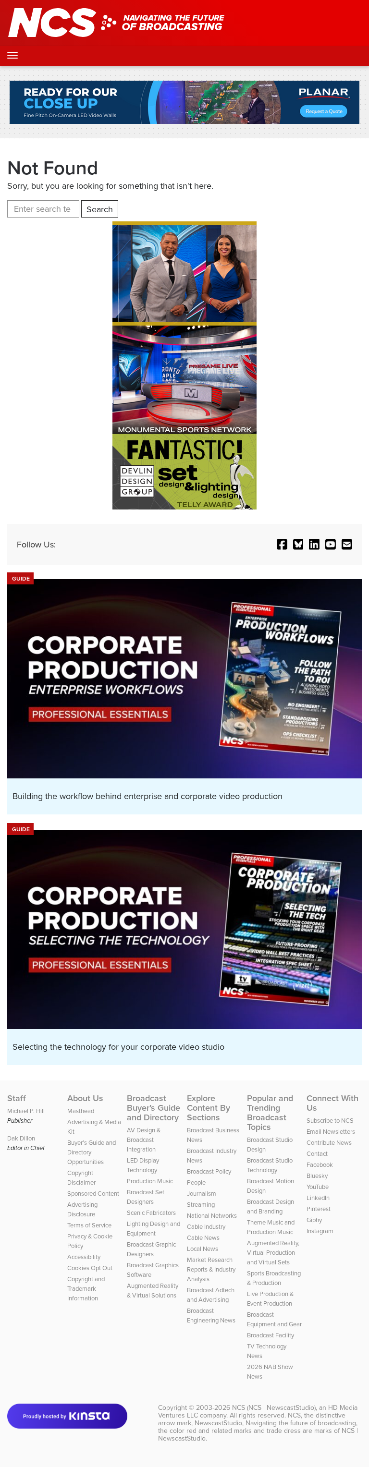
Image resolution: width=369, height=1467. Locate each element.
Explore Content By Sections (208, 1107)
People (196, 1182)
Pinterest (319, 1208)
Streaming (201, 1204)
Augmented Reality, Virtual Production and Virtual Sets (273, 1252)
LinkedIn (318, 1197)
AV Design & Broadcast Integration (143, 1139)
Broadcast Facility (270, 1335)
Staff (16, 1098)
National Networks (212, 1215)
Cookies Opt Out (89, 1267)
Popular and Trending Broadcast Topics (270, 1112)
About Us (85, 1098)
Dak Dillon (21, 1138)
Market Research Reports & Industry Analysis (211, 1269)
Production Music (150, 1180)
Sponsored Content (93, 1193)
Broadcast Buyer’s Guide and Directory (153, 1107)
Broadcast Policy (209, 1171)
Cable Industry (206, 1226)
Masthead (80, 1110)
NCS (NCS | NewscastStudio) (274, 1407)
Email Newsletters (331, 1131)
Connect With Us (332, 1103)
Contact (317, 1153)
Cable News (203, 1237)
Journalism (201, 1193)
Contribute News (329, 1142)
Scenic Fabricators (151, 1212)
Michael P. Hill (26, 1110)
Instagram (320, 1230)
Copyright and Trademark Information (86, 1288)
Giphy (314, 1219)
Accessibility (83, 1256)
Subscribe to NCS (330, 1120)
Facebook (320, 1164)
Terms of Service (89, 1225)
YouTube (318, 1186)
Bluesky (317, 1175)
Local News (202, 1248)
